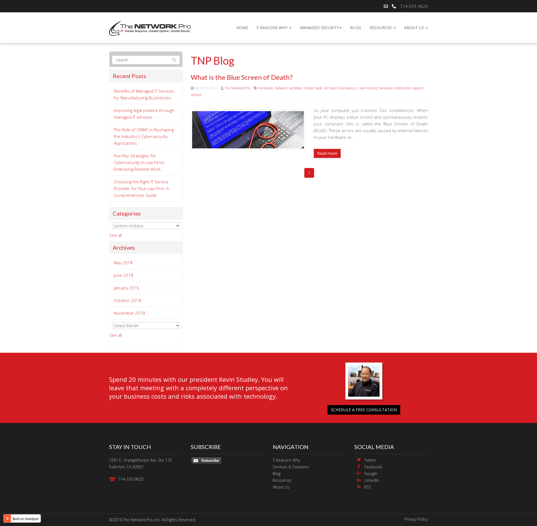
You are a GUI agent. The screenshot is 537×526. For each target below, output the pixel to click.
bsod (318, 88)
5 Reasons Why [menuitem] (272, 27)
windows (295, 88)
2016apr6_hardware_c (340, 88)
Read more (327, 153)
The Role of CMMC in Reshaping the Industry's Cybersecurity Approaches (144, 136)
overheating (368, 88)
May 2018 (123, 262)
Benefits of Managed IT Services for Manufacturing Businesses (144, 94)
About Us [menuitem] (414, 27)
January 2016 (126, 288)
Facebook (373, 466)
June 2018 (123, 275)
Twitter (370, 460)
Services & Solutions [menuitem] (291, 466)
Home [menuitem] (242, 27)
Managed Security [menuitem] (319, 27)
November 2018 (129, 313)
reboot (309, 88)
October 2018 (127, 300)
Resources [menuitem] (381, 27)
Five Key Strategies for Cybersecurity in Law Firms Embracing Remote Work (139, 162)
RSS (367, 487)
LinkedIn (371, 480)
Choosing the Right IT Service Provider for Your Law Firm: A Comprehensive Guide (141, 188)
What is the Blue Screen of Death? (242, 77)
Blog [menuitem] (355, 27)
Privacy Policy (416, 519)
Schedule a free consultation (364, 409)
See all (115, 235)
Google (370, 473)
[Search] (174, 60)
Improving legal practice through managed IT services (144, 113)
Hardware (265, 88)
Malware (281, 88)
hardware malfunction (395, 88)
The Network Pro (237, 88)
